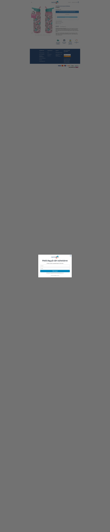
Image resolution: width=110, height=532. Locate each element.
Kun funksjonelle (97, 528)
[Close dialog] (70, 255)
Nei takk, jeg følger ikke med (55, 275)
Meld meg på (55, 271)
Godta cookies (90, 528)
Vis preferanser (105, 528)
